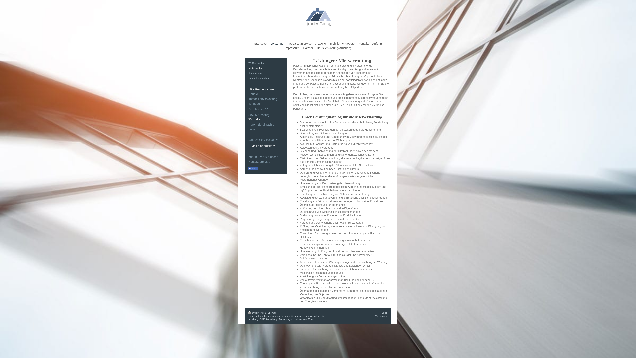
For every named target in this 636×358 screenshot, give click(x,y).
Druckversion (258, 312)
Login (385, 312)
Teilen (254, 168)
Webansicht (381, 316)
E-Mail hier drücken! (261, 146)
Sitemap (272, 312)
